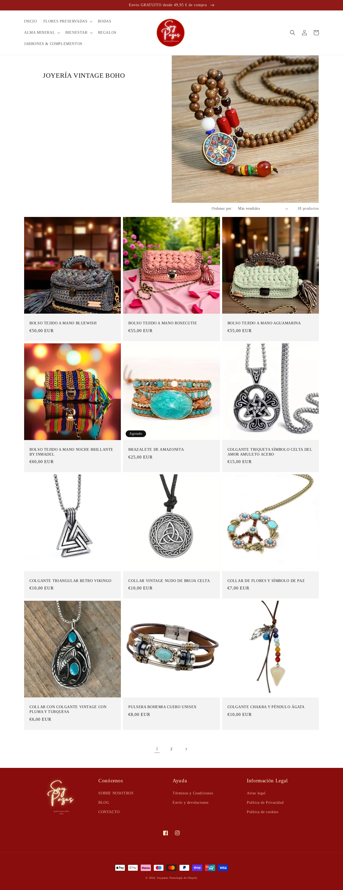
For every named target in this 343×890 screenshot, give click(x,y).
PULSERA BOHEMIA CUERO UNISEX (162, 707)
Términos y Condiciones (193, 793)
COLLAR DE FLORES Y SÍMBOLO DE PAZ (266, 581)
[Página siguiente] (186, 749)
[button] (67, 21)
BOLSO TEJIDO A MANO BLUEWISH (63, 323)
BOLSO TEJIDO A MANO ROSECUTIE (162, 323)
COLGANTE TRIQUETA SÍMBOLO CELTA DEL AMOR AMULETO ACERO (270, 452)
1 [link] (157, 748)
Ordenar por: (222, 208)
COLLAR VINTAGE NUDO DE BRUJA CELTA (169, 581)
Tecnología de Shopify (183, 877)
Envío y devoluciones (190, 803)
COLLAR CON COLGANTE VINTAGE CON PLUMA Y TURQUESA (68, 709)
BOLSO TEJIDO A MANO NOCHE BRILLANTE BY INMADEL (71, 452)
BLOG (103, 803)
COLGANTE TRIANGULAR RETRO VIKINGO (70, 581)
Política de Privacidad (265, 803)
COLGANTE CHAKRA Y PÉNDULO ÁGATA (266, 707)
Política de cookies (262, 812)
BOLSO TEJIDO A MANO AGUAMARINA (264, 323)
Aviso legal (256, 793)
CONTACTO (109, 812)
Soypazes (163, 877)
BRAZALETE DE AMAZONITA (156, 450)
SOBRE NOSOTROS (115, 793)
